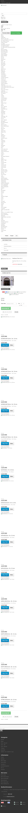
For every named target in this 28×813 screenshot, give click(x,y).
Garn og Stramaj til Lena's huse (7, 39)
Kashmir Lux (3, 78)
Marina (2, 105)
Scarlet (2, 163)
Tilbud (4, 255)
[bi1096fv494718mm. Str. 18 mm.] (14, 423)
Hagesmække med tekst (6, 217)
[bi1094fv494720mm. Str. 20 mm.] (14, 390)
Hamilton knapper (4, 196)
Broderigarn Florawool (5, 44)
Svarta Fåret (3, 167)
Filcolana (3, 136)
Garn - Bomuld (4, 106)
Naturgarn (3, 72)
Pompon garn (3, 162)
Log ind (2, 0)
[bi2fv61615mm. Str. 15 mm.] (14, 554)
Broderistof (3, 59)
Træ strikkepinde (4, 185)
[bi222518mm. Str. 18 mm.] (14, 456)
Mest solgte (3, 760)
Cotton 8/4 (3, 113)
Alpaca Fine (3, 69)
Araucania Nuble (4, 170)
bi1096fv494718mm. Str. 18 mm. (9, 437)
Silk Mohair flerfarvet (5, 156)
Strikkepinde (3, 181)
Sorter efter (3, 303)
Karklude (2, 224)
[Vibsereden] (14, 9)
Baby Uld (3, 70)
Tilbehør (2, 176)
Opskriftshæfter (4, 226)
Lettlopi (2, 95)
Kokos (2, 198)
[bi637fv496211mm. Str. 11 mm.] (14, 652)
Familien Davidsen (4, 77)
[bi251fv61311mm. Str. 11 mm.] (14, 488)
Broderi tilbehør (4, 55)
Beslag (2, 56)
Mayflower (3, 84)
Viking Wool (3, 76)
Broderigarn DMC (4, 50)
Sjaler (2, 218)
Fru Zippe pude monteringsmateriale (8, 47)
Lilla (2, 200)
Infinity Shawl (3, 103)
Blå (1, 189)
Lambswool (3, 79)
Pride (2, 144)
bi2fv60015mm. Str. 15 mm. (8, 535)
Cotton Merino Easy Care (6, 86)
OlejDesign (3, 37)
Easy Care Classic (4, 89)
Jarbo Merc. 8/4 (4, 116)
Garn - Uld (3, 61)
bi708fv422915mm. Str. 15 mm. (9, 699)
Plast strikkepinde (4, 184)
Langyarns (3, 90)
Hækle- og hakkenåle (5, 209)
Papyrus (2, 153)
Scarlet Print (3, 166)
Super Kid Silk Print (5, 151)
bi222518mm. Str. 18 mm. (7, 470)
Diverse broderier (4, 52)
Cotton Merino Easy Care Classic (7, 87)
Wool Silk (3, 128)
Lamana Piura (3, 82)
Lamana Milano (4, 81)
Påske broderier (4, 54)
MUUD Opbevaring (4, 179)
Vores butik (6, 250)
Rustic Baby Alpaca (5, 126)
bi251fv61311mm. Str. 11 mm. (8, 502)
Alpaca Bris (3, 130)
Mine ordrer (3, 774)
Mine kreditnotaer (4, 778)
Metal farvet (3, 202)
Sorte (2, 206)
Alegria (2, 158)
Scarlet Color (3, 164)
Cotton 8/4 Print (4, 109)
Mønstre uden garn (4, 38)
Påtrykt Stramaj (4, 42)
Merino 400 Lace (4, 92)
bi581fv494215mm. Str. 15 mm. (9, 601)
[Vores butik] (14, 281)
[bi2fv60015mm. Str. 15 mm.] (14, 521)
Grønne (2, 192)
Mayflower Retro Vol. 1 (17, 258)
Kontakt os (3, 1)
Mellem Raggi (3, 160)
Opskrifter (3, 220)
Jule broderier (3, 53)
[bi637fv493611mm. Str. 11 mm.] (14, 620)
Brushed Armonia (4, 122)
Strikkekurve (3, 180)
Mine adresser (4, 780)
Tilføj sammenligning (5, 348)
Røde (2, 204)
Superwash (3, 73)
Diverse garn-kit (4, 213)
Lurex (2, 175)
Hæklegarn (3, 111)
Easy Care (3, 88)
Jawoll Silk (3, 141)
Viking (2, 67)
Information (6, 240)
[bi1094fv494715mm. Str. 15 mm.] (14, 357)
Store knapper (4, 207)
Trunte (2, 66)
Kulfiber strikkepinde (5, 183)
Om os (5, 248)
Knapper (2, 187)
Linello (2, 143)
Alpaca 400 (3, 64)
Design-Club (3, 227)
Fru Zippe (3, 43)
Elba (2, 147)
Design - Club (3, 172)
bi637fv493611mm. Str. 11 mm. (9, 634)
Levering (5, 244)
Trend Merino (3, 75)
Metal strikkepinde (4, 186)
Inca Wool (3, 65)
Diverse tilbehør (4, 178)
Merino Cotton (4, 124)
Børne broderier (4, 49)
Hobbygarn (3, 71)
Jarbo (2, 104)
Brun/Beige (3, 190)
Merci (2, 139)
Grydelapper (3, 223)
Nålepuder (3, 215)
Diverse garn (3, 100)
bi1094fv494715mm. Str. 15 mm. (9, 371)
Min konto (4, 773)
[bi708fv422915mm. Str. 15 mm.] (14, 685)
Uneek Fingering (4, 83)
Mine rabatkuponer (5, 783)
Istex (2, 94)
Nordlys (2, 134)
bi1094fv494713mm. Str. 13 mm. (9, 338)
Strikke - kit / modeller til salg (7, 212)
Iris (1, 133)
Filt (1, 210)
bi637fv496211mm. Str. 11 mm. (9, 666)
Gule (2, 195)
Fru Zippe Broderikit (5, 45)
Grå (1, 193)
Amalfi (2, 146)
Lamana (2, 96)
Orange (2, 203)
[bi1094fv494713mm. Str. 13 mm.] (14, 324)
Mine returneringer (5, 776)
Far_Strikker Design (5, 41)
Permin (2, 48)
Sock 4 (2, 127)
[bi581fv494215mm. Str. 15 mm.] (14, 587)
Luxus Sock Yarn (4, 149)
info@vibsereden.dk (10, 796)
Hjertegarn (3, 62)
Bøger (2, 60)
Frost (2, 168)
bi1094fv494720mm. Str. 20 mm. (9, 404)
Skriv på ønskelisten (5, 347)
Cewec (2, 152)
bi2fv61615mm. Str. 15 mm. (8, 568)
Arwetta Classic (4, 138)
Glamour (2, 123)
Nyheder (2, 758)
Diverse (2, 58)
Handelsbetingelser (7, 246)
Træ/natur (3, 208)
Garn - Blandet (4, 119)
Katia (2, 101)
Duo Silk (2, 173)
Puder (2, 219)
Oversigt (3, 769)
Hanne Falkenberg (4, 214)
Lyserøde (3, 201)
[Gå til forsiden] (2, 236)
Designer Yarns (4, 169)
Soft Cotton (3, 117)
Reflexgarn (3, 135)
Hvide (2, 197)
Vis (19, 303)
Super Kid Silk (4, 150)
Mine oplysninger (4, 781)
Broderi (2, 36)
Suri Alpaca (3, 93)
